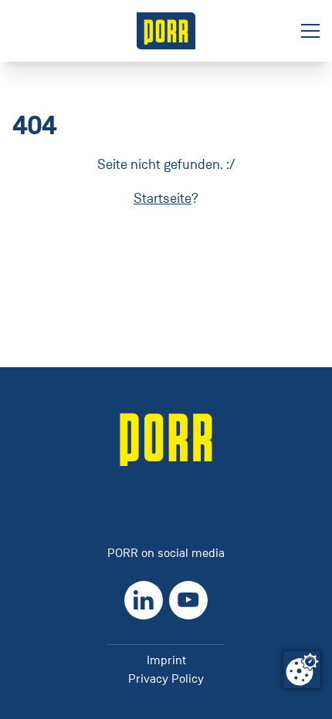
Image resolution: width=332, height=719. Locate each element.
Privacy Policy (166, 678)
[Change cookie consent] (301, 669)
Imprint (166, 660)
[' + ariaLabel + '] (166, 30)
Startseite (162, 198)
